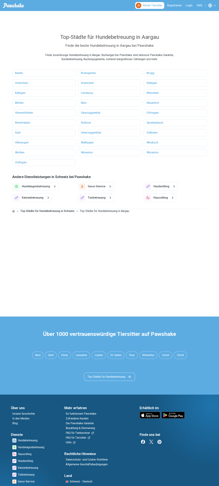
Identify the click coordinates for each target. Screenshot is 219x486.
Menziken (153, 92)
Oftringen (153, 112)
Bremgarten (88, 73)
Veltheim (152, 132)
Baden (19, 73)
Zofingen (21, 162)
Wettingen (87, 142)
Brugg (150, 73)
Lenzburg (87, 92)
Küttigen (152, 83)
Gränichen (21, 83)
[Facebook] (143, 441)
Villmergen (22, 142)
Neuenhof (153, 102)
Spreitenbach (155, 122)
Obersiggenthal (90, 112)
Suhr (18, 132)
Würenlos (87, 152)
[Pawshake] (13, 5)
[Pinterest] (159, 441)
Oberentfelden (24, 112)
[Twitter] (151, 441)
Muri (84, 102)
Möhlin (19, 102)
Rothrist (86, 122)
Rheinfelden (22, 122)
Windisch (152, 142)
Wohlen (19, 152)
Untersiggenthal (91, 132)
